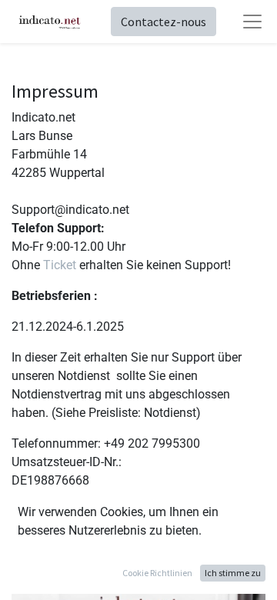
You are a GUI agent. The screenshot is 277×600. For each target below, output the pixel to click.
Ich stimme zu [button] (233, 572)
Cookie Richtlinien (157, 572)
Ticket (59, 265)
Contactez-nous (163, 21)
